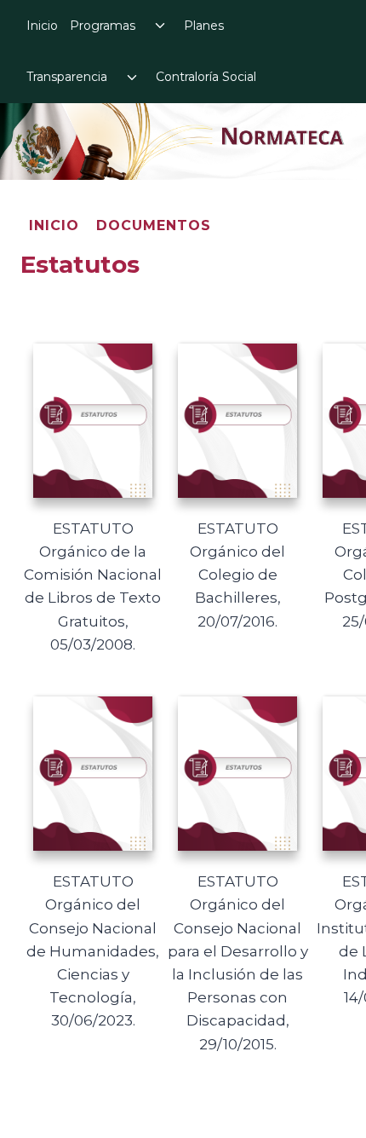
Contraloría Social (206, 76)
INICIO (54, 225)
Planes (204, 25)
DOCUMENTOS (153, 225)
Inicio (42, 25)
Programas (102, 25)
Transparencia (66, 76)
